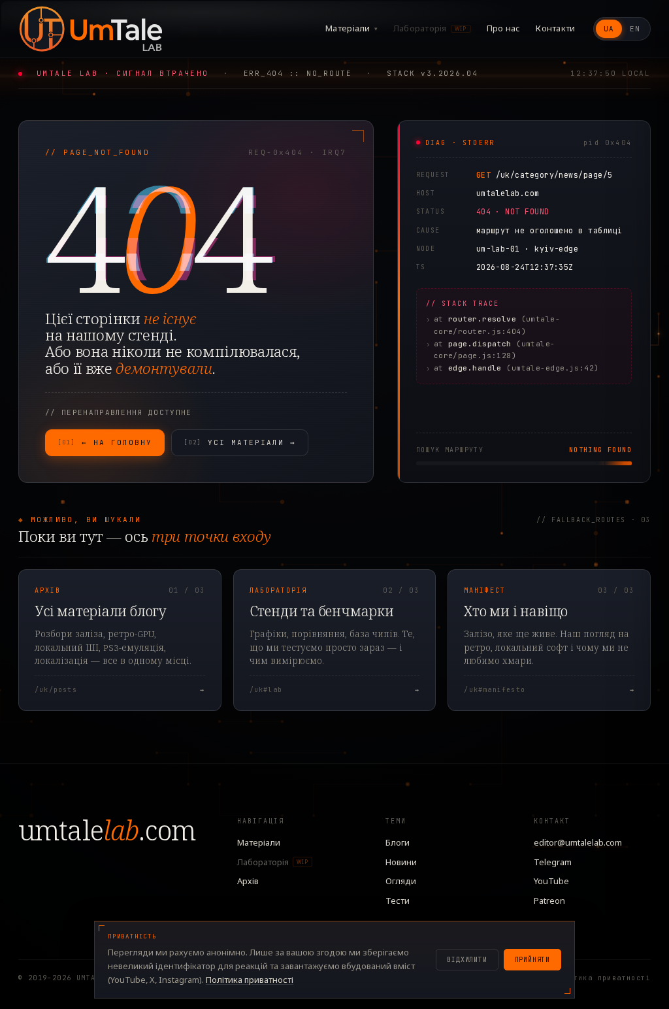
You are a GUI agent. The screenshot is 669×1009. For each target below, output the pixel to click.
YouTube (551, 881)
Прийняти (532, 959)
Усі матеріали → (240, 442)
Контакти (555, 28)
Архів (248, 881)
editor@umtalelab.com (578, 842)
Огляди (400, 881)
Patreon (549, 900)
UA (609, 28)
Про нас (504, 28)
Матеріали (351, 28)
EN (635, 28)
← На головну (104, 442)
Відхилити (467, 959)
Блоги (397, 842)
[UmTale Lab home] (90, 28)
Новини (401, 862)
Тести (397, 900)
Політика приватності (602, 978)
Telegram (553, 862)
